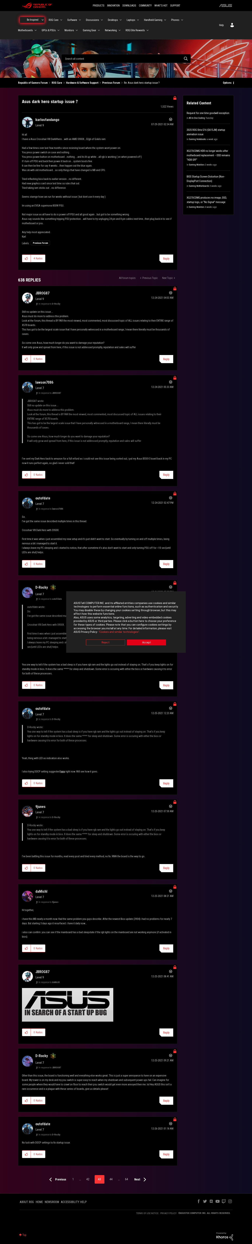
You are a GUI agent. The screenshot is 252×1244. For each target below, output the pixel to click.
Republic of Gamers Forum (33, 82)
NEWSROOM (52, 1202)
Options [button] (227, 82)
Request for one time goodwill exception (208, 113)
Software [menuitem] (72, 19)
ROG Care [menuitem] (53, 19)
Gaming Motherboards (199, 186)
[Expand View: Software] (80, 20)
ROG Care (57, 82)
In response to (49, 304)
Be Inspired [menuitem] (32, 19)
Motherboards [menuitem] (25, 30)
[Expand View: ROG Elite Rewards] (147, 30)
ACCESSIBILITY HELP (74, 1202)
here (62, 771)
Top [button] (24, 1234)
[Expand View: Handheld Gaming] (165, 20)
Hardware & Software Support (82, 82)
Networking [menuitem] (111, 30)
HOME (39, 1202)
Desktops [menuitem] (113, 19)
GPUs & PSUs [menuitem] (49, 30)
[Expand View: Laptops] (138, 20)
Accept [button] (146, 642)
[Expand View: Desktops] (120, 20)
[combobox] (126, 58)
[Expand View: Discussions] (102, 20)
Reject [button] (105, 642)
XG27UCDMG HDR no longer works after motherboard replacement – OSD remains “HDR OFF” (208, 155)
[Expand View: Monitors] (77, 30)
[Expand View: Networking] (119, 30)
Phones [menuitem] (175, 19)
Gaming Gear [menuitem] (89, 30)
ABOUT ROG (27, 1202)
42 (87, 1179)
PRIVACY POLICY (168, 1213)
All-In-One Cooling (197, 118)
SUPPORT (175, 5)
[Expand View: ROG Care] (61, 20)
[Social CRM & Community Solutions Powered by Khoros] (224, 1236)
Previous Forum (111, 82)
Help (221, 25)
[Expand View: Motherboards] (35, 30)
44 (111, 1179)
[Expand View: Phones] (182, 20)
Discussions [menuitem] (92, 19)
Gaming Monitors (196, 164)
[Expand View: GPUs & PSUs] (58, 30)
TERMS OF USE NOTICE (147, 1213)
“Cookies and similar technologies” (119, 632)
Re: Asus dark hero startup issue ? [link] (142, 82)
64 (126, 1179)
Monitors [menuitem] (69, 30)
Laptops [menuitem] (131, 19)
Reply (166, 258)
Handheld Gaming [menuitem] (153, 19)
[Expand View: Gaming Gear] (99, 30)
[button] (26, 258)
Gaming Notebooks (197, 139)
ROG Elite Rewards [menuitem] (135, 30)
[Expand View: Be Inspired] (42, 19)
